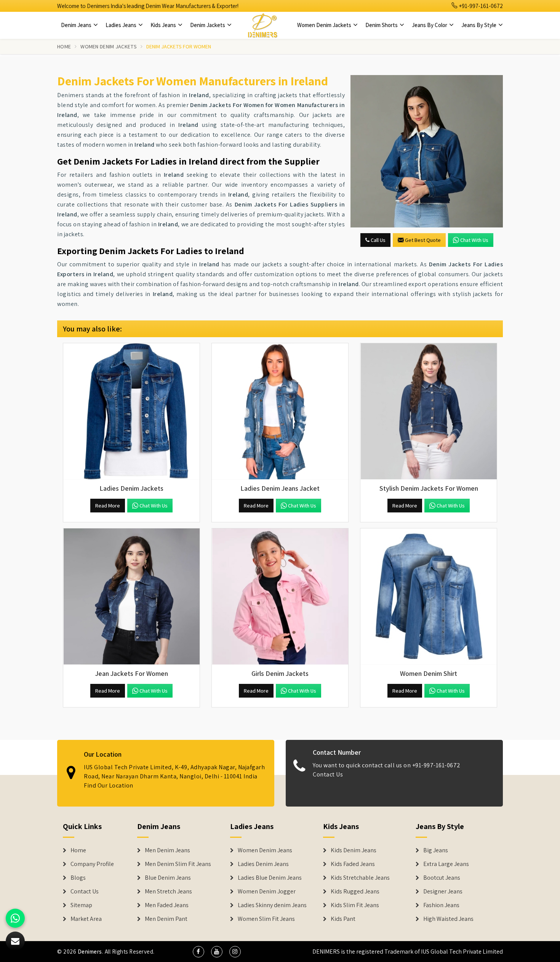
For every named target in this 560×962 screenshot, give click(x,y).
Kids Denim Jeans (353, 850)
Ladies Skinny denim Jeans (272, 905)
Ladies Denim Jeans (263, 864)
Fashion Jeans (441, 905)
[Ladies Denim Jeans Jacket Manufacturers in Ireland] (280, 411)
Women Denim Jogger (267, 891)
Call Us (378, 240)
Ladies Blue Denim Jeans (270, 878)
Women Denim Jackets (324, 25)
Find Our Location (108, 785)
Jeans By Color (430, 25)
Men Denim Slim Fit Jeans (178, 864)
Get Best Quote (423, 240)
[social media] (198, 951)
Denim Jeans (77, 25)
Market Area (86, 919)
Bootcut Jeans (441, 878)
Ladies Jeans (122, 25)
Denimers (90, 951)
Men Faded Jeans (167, 905)
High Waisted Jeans (448, 919)
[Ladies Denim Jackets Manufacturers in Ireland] (131, 411)
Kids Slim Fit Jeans (355, 905)
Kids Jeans (163, 25)
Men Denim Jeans (167, 850)
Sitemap (81, 905)
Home (64, 46)
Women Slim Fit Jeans (266, 919)
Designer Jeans (442, 891)
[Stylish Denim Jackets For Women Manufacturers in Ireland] (428, 411)
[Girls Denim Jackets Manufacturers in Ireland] (280, 596)
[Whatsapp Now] (15, 918)
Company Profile (92, 864)
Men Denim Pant (166, 919)
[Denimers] (262, 25)
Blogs (78, 878)
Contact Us (328, 774)
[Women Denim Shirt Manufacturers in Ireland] (428, 596)
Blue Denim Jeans (168, 878)
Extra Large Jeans (446, 864)
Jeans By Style (479, 25)
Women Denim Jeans (265, 850)
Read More (107, 505)
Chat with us (474, 240)
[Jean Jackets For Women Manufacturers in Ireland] (131, 596)
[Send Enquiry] (426, 151)
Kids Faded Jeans (353, 864)
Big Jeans (435, 850)
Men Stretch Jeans (168, 891)
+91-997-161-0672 (480, 6)
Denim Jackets (208, 25)
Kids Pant (343, 919)
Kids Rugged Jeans (355, 891)
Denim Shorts (382, 25)
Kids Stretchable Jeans (360, 878)
